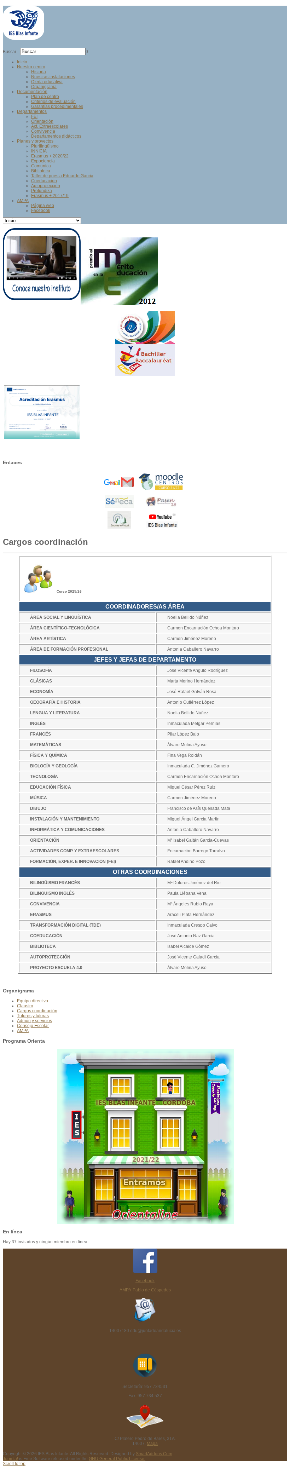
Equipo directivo (32, 1000)
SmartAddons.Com (154, 1453)
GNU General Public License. (117, 1458)
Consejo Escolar (33, 1025)
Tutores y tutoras (33, 1015)
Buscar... (11, 51)
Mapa (152, 1443)
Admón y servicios (34, 1020)
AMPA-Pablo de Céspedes (145, 1289)
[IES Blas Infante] (23, 37)
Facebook (145, 1280)
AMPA (23, 1030)
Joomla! (10, 1458)
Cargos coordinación (37, 1010)
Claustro (25, 1005)
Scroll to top (14, 1463)
